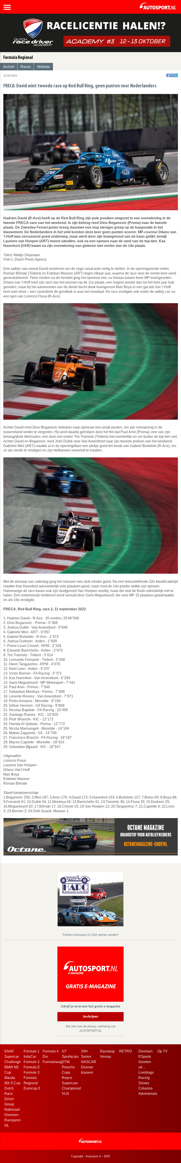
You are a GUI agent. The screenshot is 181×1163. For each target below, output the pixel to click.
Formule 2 (32, 1062)
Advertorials (147, 1093)
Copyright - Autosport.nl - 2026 (90, 1156)
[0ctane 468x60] (91, 836)
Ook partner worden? (105, 934)
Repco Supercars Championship (73, 1083)
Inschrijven (90, 1016)
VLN (65, 1093)
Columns (145, 1088)
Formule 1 (32, 1051)
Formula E (32, 1067)
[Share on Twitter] (172, 75)
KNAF (9, 1051)
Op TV (162, 1051)
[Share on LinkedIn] (176, 75)
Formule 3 (32, 1072)
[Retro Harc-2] (90, 898)
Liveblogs (146, 1072)
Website (43, 67)
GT (64, 1051)
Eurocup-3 (32, 1088)
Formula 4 (50, 1051)
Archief (8, 67)
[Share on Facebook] (168, 75)
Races (26, 67)
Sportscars (70, 1056)
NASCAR (88, 1062)
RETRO (125, 1051)
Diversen (145, 1051)
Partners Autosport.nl (76, 934)
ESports (144, 1056)
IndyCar (30, 1056)
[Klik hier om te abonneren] (90, 975)
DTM (66, 1062)
